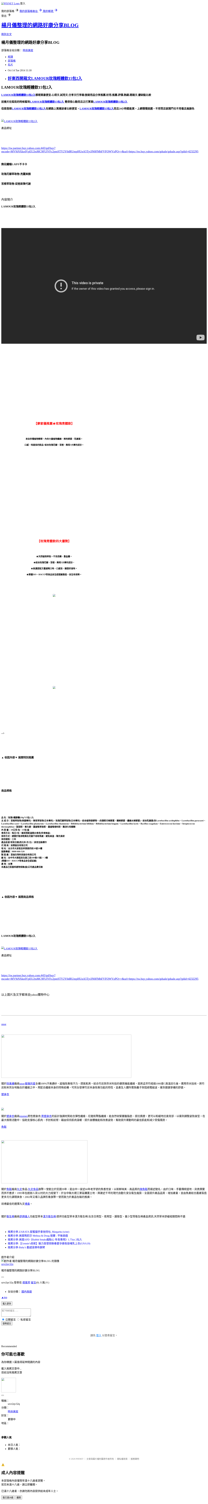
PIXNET (79, 1459)
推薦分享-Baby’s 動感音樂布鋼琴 (26, 1247)
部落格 (12, 60)
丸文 (19, 1189)
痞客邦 (26, 1282)
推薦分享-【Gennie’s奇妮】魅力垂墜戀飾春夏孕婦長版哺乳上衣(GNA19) (49, 1243)
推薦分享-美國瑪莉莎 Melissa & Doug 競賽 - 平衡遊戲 (38, 1235)
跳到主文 (6, 34)
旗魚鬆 (144, 1189)
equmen (24, 1116)
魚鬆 (3, 1126)
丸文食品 (33, 1189)
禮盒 (27, 1203)
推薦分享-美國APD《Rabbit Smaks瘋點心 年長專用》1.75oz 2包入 (45, 1239)
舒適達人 (25, 1216)
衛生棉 (10, 1216)
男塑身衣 (46, 1116)
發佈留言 (7, 1323)
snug (3, 1024)
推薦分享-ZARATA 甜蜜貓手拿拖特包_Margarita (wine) (38, 1231)
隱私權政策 (122, 1459)
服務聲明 (135, 1459)
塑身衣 (5, 1094)
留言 (33, 1282)
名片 (10, 64)
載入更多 (7, 1303)
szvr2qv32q (7, 1264)
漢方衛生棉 (49, 1216)
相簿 (10, 56)
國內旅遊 (26, 1291)
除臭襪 (10, 1083)
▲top (4, 1297)
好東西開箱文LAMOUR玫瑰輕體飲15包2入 (45, 78)
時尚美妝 (28, 50)
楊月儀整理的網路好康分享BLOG (40, 25)
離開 (19, 1497)
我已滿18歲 (8, 1497)
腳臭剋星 (30, 1083)
